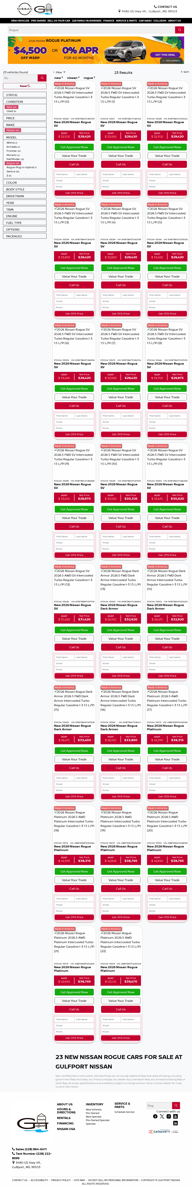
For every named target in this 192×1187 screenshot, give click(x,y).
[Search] (179, 29)
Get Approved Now (74, 147)
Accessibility (40, 1180)
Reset (23, 86)
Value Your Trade (74, 156)
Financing (65, 1123)
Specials (91, 1123)
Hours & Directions (66, 1111)
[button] (20, 20)
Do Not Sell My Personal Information (113, 1180)
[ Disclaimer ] (171, 60)
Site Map (80, 1180)
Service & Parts (122, 1105)
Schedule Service (125, 1112)
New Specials (93, 1116)
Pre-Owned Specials (98, 1120)
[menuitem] (25, 107)
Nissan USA (66, 1129)
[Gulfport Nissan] (35, 9)
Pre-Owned (92, 1113)
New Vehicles (94, 1109)
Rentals (63, 1118)
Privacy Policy (61, 1180)
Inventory (94, 1104)
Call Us (74, 164)
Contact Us (20, 1180)
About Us (65, 1104)
